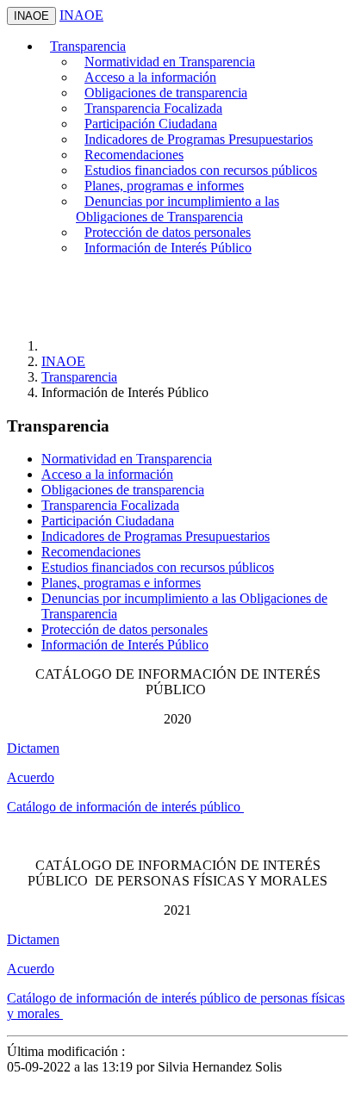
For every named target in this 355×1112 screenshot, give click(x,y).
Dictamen (33, 748)
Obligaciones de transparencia (165, 92)
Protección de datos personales (167, 232)
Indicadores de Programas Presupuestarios (198, 139)
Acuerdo (30, 777)
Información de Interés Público (168, 247)
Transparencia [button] (88, 46)
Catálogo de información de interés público (125, 806)
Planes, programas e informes (164, 185)
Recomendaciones (134, 154)
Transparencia (79, 377)
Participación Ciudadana (150, 123)
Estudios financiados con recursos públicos (200, 170)
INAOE (31, 15)
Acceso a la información (150, 77)
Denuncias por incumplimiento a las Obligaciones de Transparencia (177, 209)
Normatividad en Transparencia (169, 61)
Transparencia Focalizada (153, 108)
